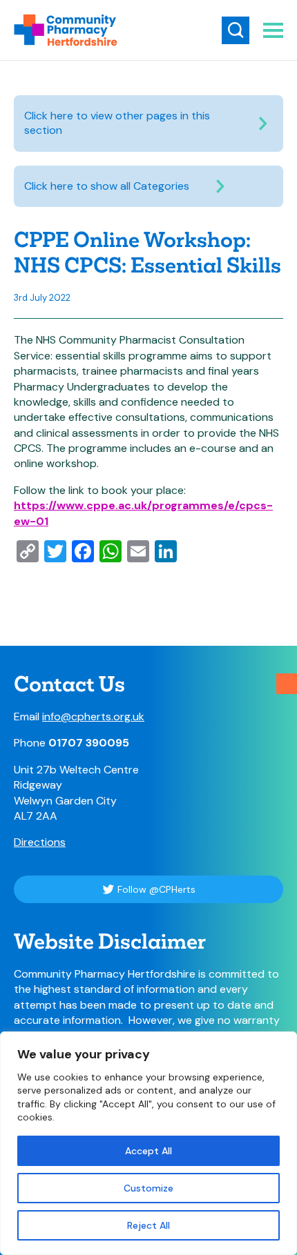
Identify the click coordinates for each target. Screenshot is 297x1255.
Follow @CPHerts (156, 889)
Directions (40, 842)
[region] (148, 1143)
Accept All (148, 1151)
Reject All (148, 1225)
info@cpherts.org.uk (93, 716)
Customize (148, 1188)
